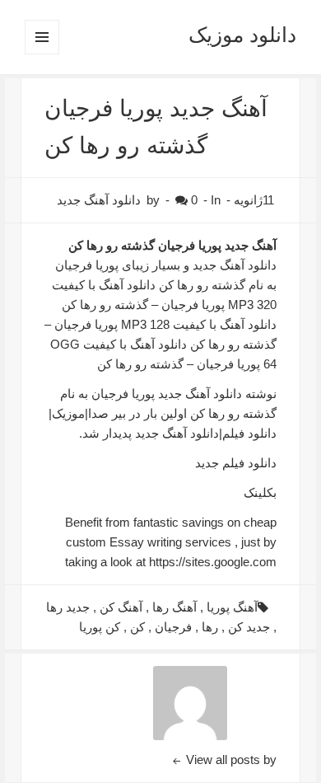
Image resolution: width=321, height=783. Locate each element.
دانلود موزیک (242, 34)
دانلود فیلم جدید (236, 463)
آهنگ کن (121, 607)
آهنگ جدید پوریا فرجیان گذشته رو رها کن (172, 245)
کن (137, 627)
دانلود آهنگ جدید (99, 200)
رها (210, 627)
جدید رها (68, 607)
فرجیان (173, 627)
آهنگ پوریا (232, 607)
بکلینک (260, 492)
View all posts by (230, 760)
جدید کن (249, 627)
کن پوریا (99, 627)
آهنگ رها (174, 607)
